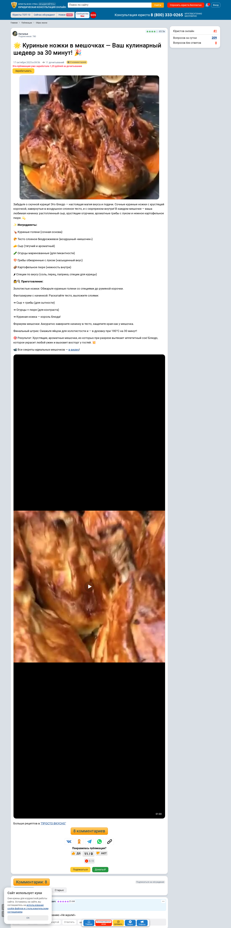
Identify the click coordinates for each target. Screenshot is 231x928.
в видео (73, 349)
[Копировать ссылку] (109, 841)
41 (215, 30)
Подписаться (80, 869)
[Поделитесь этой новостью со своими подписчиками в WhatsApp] (99, 841)
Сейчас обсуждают (44, 14)
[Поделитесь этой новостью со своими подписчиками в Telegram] (89, 841)
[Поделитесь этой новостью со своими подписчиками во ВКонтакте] (69, 841)
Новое (65, 14)
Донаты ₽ (100, 869)
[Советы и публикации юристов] (14, 5)
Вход (215, 5)
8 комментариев (89, 831)
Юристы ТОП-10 (21, 14)
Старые (59, 890)
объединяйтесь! (47, 4)
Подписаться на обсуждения (150, 882)
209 (214, 37)
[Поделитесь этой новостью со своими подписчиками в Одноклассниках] (79, 841)
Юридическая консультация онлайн (42, 7)
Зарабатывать (23, 71)
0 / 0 (91, 861)
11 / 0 (88, 854)
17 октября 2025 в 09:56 (26, 62)
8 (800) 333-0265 (167, 15)
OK (28, 917)
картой (55, 922)
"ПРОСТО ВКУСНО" (53, 823)
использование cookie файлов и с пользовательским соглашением (27, 908)
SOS (93, 15)
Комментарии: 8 (31, 882)
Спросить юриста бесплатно (186, 5)
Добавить (118, 924)
